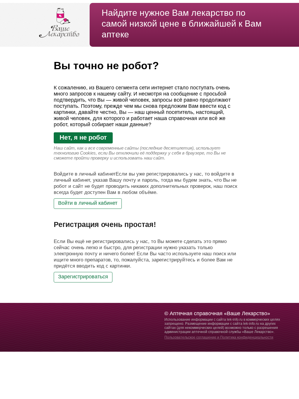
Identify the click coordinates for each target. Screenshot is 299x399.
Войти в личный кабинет (87, 203)
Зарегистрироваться (83, 277)
